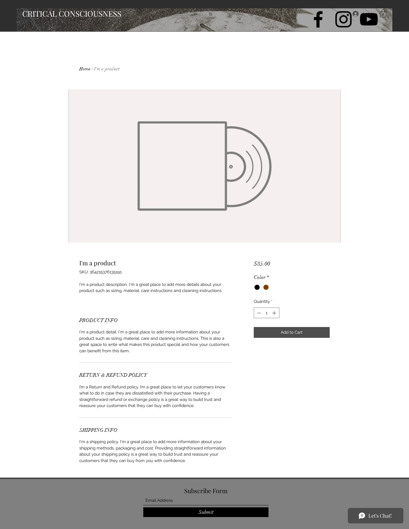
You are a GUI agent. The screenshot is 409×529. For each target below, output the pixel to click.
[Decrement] (258, 313)
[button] (383, 13)
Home (84, 69)
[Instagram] (343, 19)
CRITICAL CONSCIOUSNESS (71, 13)
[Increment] (275, 313)
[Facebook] (318, 19)
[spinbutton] (266, 313)
